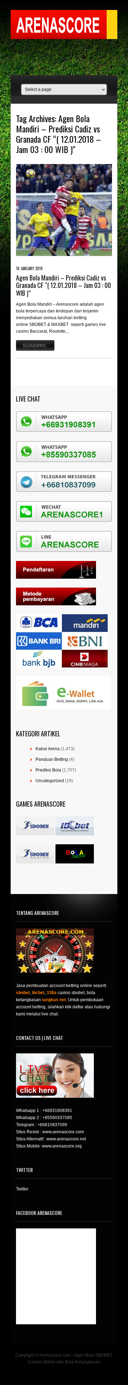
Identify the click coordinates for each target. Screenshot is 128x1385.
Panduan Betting (52, 759)
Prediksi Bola (48, 770)
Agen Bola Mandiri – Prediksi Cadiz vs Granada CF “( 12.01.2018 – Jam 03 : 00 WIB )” (63, 285)
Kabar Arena (48, 748)
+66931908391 (57, 1110)
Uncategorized (50, 780)
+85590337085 (57, 1117)
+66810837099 (52, 1124)
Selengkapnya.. (35, 345)
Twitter (22, 1189)
